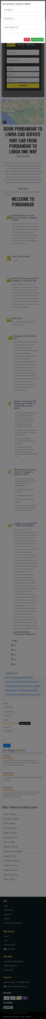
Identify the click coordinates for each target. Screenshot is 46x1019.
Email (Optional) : (11, 27)
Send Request (37, 40)
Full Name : (9, 10)
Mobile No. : (9, 18)
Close (27, 40)
